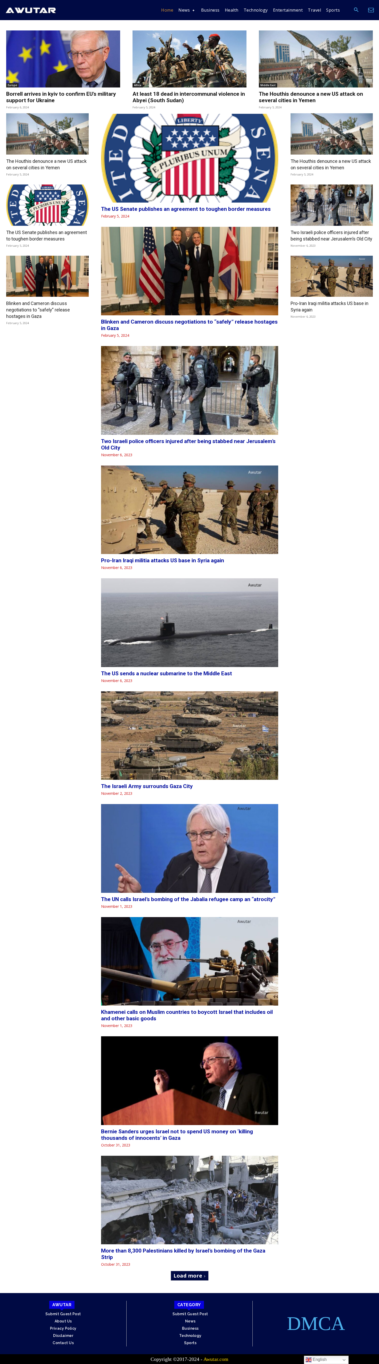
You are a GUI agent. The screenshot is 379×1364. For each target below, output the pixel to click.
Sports (190, 1343)
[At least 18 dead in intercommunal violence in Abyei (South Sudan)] (189, 58)
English (319, 1359)
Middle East (268, 85)
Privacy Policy (63, 1328)
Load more (188, 1275)
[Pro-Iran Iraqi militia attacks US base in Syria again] (189, 510)
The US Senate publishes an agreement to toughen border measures (186, 209)
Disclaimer (63, 1336)
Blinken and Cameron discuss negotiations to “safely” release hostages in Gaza (38, 310)
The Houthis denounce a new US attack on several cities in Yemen (311, 97)
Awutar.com (215, 1359)
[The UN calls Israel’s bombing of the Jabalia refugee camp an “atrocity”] (189, 848)
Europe (12, 85)
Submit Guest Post (63, 1314)
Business (190, 1328)
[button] (356, 10)
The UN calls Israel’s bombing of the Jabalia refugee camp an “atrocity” (188, 899)
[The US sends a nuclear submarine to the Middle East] (189, 622)
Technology (190, 1336)
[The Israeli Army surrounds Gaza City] (189, 735)
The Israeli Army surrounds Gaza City (147, 786)
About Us (63, 1321)
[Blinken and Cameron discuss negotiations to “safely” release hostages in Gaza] (47, 276)
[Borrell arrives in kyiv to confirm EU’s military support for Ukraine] (63, 58)
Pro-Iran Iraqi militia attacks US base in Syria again (162, 560)
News (190, 1321)
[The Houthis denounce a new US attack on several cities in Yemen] (316, 58)
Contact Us (63, 1343)
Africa (137, 85)
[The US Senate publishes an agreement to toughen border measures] (47, 205)
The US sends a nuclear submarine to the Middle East (166, 673)
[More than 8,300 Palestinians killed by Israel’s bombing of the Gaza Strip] (189, 1200)
